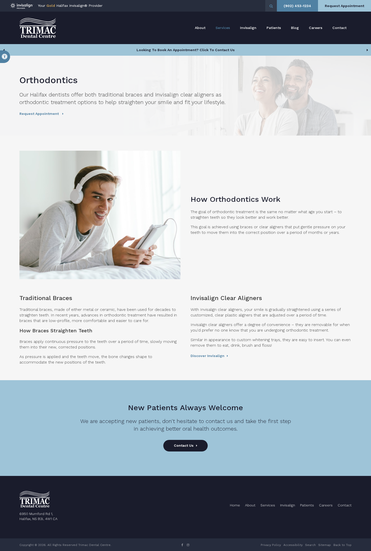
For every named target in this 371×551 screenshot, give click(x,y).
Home (235, 505)
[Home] (37, 28)
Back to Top (342, 545)
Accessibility (293, 545)
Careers (315, 28)
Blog (295, 28)
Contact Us (184, 445)
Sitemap (324, 545)
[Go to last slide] (4, 50)
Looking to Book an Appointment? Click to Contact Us (186, 50)
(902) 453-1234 (297, 6)
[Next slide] (367, 50)
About (200, 28)
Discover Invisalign (207, 356)
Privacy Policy (271, 545)
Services (223, 28)
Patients (274, 28)
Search (310, 545)
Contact (339, 28)
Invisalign (248, 28)
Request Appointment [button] (344, 6)
